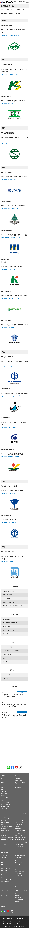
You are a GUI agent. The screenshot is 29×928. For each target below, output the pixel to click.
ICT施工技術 (17, 786)
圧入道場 (5, 662)
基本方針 (17, 859)
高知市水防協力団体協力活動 (21, 837)
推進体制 (17, 860)
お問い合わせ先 (7, 923)
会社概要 (2, 778)
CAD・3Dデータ (7, 678)
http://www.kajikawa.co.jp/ (8, 327)
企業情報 (3, 775)
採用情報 (17, 887)
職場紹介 (17, 892)
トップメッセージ (19, 857)
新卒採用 (17, 895)
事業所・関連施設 (4, 784)
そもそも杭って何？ (19, 778)
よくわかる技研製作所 (5, 804)
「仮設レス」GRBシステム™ (21, 784)
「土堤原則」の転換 (5, 802)
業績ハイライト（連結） (6, 859)
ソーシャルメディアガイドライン (11, 921)
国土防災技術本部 (19, 846)
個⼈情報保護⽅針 (19, 919)
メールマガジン (4, 895)
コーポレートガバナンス (20, 875)
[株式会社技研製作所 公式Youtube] (16, 767)
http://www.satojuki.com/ (8, 179)
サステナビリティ (19, 852)
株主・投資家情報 (5, 852)
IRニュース (3, 877)
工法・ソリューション (20, 813)
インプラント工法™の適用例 (21, 842)
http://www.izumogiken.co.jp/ (9, 522)
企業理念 (2, 782)
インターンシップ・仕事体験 (21, 890)
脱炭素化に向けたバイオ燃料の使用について (14, 606)
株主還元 (2, 862)
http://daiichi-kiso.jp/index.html (10, 35)
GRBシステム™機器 (8, 595)
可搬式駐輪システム (8, 630)
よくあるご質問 (4, 876)
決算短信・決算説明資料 (6, 868)
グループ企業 (3, 786)
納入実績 (5, 634)
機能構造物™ (3, 795)
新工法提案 (3, 799)
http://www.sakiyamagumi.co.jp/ (10, 396)
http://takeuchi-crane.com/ (8, 493)
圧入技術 (17, 775)
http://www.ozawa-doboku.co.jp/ (10, 298)
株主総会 (2, 866)
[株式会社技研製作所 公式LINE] (8, 767)
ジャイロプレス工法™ (19, 818)
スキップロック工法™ (19, 820)
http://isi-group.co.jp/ (7, 143)
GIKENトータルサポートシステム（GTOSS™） (15, 647)
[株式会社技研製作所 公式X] (20, 767)
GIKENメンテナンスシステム (10, 654)
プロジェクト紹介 (4, 808)
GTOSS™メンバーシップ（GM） (11, 650)
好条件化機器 (6, 598)
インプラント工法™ (5, 797)
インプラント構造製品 (20, 844)
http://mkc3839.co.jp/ (7, 561)
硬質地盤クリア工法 (19, 817)
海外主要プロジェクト (20, 835)
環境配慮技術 (18, 787)
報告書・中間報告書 (5, 881)
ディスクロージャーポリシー (7, 872)
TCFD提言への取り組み (20, 871)
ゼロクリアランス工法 (20, 830)
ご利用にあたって (7, 919)
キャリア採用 (18, 897)
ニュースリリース (4, 890)
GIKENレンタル (7, 658)
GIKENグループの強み (5, 806)
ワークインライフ (19, 873)
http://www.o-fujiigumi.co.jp (9, 427)
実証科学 (2, 800)
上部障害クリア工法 (19, 826)
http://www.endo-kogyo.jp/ (8, 103)
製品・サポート (4, 813)
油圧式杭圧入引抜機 (8, 591)
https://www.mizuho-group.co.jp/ (10, 237)
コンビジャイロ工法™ (19, 824)
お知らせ (2, 894)
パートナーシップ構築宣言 (20, 855)
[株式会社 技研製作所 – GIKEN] (12, 2)
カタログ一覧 (6, 675)
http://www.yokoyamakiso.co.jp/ (10, 456)
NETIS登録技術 (18, 834)
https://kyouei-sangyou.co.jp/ (9, 74)
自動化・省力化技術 (8, 602)
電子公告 (2, 874)
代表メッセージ (4, 780)
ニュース (3, 887)
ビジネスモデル (4, 855)
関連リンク (3, 789)
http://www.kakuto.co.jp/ (8, 269)
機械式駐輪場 (6, 626)
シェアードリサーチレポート (7, 879)
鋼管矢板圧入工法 (19, 828)
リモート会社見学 (19, 899)
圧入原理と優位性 (19, 780)
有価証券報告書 (4, 870)
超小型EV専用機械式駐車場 (10, 623)
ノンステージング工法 (20, 822)
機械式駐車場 (6, 619)
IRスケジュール (4, 860)
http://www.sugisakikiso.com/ (9, 208)
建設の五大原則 (4, 793)
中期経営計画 (3, 857)
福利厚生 (17, 894)
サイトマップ (17, 923)
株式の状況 (3, 864)
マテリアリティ (18, 862)
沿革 (2, 787)
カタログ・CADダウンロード (7, 842)
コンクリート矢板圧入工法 (20, 832)
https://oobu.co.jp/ (6, 367)
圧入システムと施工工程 (20, 782)
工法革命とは (3, 791)
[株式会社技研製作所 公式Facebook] (12, 767)
